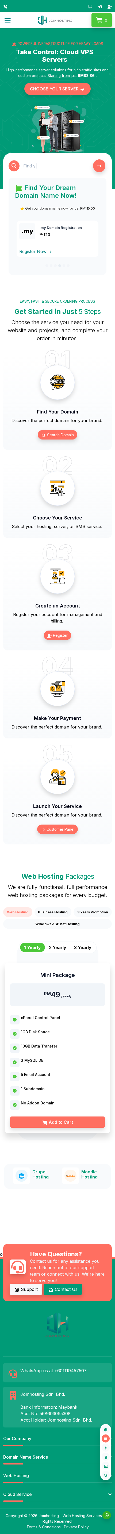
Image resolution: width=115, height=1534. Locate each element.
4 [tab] (59, 265)
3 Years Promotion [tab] (92, 912)
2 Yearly (57, 947)
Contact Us (65, 1289)
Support (29, 1289)
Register (60, 635)
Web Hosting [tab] (18, 912)
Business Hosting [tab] (53, 912)
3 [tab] (55, 265)
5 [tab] (64, 265)
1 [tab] (46, 265)
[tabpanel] (57, 1042)
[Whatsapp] (106, 1515)
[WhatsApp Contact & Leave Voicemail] (6, 6)
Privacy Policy (76, 1527)
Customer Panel (59, 829)
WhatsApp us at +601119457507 (53, 1370)
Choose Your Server (55, 88)
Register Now (33, 251)
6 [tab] (68, 265)
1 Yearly (32, 947)
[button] (7, 20)
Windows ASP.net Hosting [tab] (57, 924)
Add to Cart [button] (60, 1122)
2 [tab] (51, 265)
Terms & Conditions (43, 1527)
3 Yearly (82, 947)
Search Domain (60, 435)
